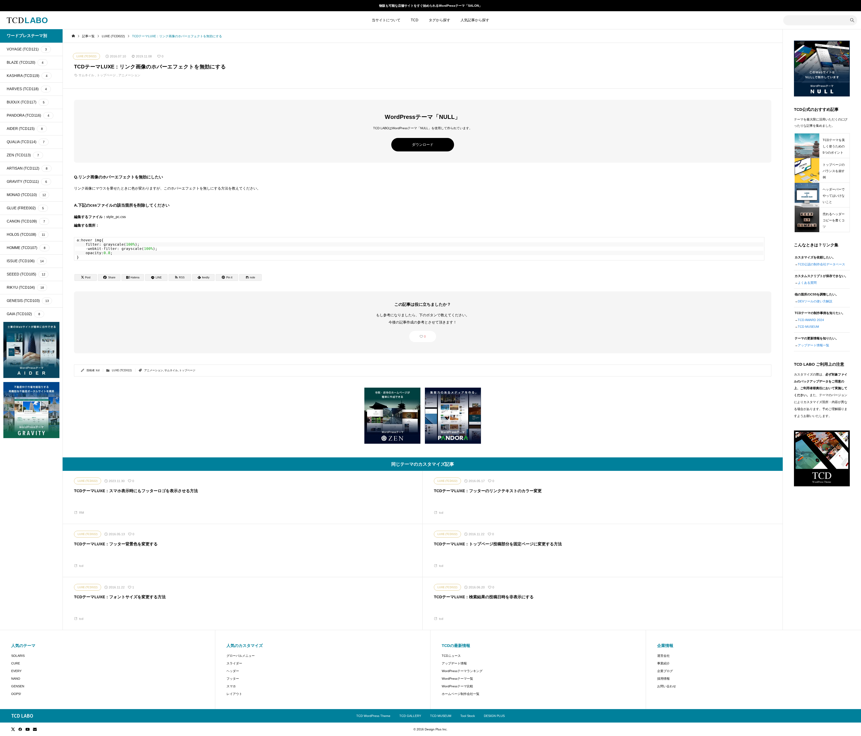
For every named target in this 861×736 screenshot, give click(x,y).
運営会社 (663, 655)
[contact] (35, 729)
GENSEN (17, 686)
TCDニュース (451, 655)
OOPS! (16, 694)
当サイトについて (386, 20)
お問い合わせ (666, 686)
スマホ (231, 686)
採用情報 (663, 678)
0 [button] (425, 336)
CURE (15, 663)
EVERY (16, 671)
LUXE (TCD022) (122, 370)
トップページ (106, 75)
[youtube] (28, 729)
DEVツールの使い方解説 (815, 301)
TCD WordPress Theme (373, 716)
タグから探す (439, 20)
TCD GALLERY (410, 716)
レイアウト (234, 694)
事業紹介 (663, 663)
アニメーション (129, 75)
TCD (414, 20)
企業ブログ (665, 671)
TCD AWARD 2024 (811, 320)
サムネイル (86, 75)
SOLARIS (18, 655)
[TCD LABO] (27, 20)
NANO (15, 678)
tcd (98, 370)
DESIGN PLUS (494, 716)
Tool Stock (467, 716)
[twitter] (13, 729)
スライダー (234, 663)
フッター (232, 678)
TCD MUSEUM (808, 326)
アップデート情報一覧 (813, 345)
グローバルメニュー (240, 655)
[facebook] (20, 729)
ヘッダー (232, 671)
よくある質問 (807, 282)
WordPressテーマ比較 (457, 686)
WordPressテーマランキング (462, 671)
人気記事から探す (475, 20)
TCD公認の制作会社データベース (821, 264)
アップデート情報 (454, 663)
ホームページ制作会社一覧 (460, 694)
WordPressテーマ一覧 (457, 678)
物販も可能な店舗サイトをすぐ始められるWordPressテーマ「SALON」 (430, 5)
